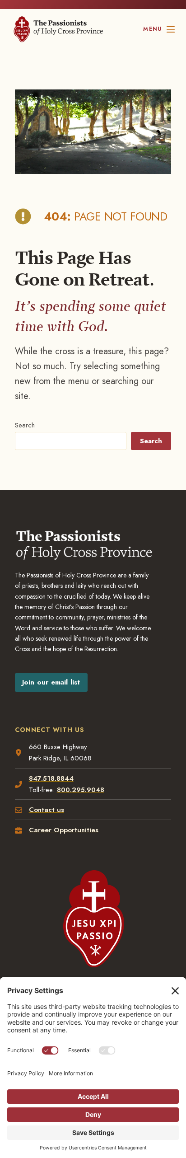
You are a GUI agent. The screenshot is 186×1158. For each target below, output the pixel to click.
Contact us (46, 810)
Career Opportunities (63, 830)
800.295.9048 (80, 790)
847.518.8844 (51, 778)
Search (25, 425)
